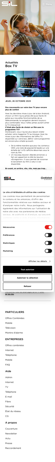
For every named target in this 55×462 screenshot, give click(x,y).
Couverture (11, 428)
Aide (8, 371)
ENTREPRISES (14, 339)
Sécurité (9, 406)
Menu (49, 4)
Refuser (27, 286)
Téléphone (10, 392)
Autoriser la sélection (27, 278)
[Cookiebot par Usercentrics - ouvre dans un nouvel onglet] (41, 178)
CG (7, 416)
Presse (8, 443)
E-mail (8, 396)
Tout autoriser (27, 269)
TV (6, 387)
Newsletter (11, 433)
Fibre (8, 401)
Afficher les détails (37, 261)
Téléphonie (11, 355)
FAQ (7, 364)
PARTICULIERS (14, 312)
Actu (7, 438)
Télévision (10, 328)
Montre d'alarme (14, 332)
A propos (11, 422)
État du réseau (13, 411)
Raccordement (13, 448)
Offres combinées (14, 345)
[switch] (48, 235)
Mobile (8, 323)
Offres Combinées (14, 318)
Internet (9, 350)
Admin (8, 377)
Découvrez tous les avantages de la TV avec (24, 293)
